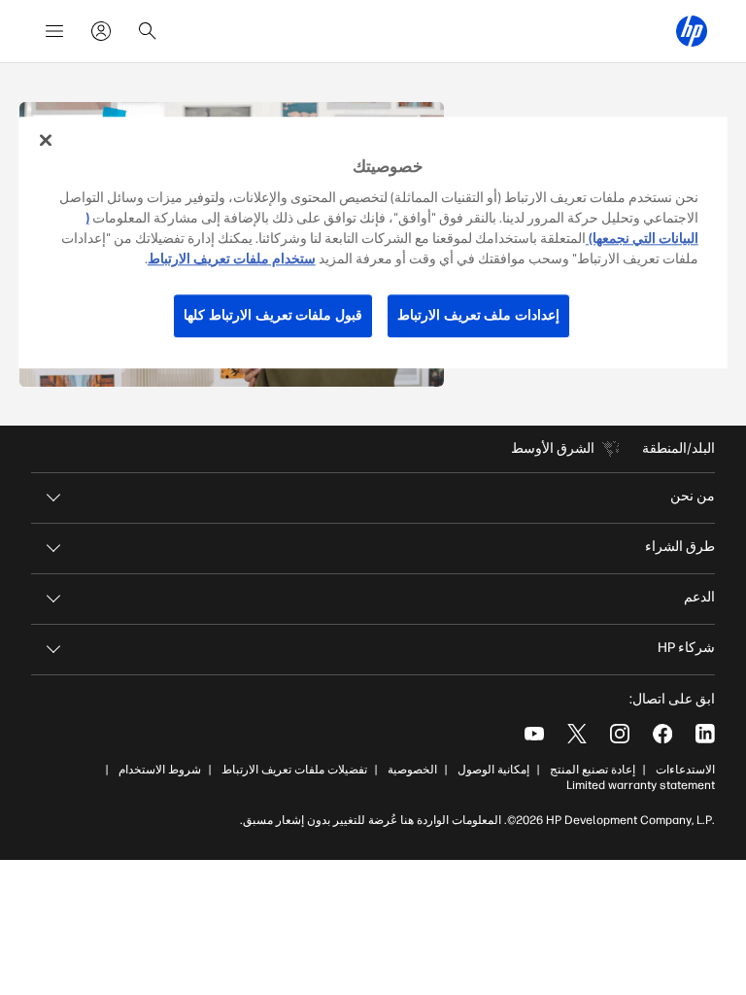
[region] (373, 242)
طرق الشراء (680, 546)
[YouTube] (534, 733)
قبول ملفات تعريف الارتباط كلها (273, 315)
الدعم (699, 597)
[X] (577, 733)
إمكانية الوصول (493, 769)
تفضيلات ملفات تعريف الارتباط (294, 769)
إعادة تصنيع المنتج (592, 769)
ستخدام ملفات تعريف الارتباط (232, 259)
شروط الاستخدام (160, 769)
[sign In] (101, 31)
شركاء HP (686, 647)
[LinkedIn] (705, 733)
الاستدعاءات (685, 769)
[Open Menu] (54, 31)
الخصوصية (412, 769)
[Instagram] (619, 733)
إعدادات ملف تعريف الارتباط (478, 315)
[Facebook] (662, 733)
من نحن (692, 496)
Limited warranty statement (640, 785)
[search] (147, 31)
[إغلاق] (45, 140)
